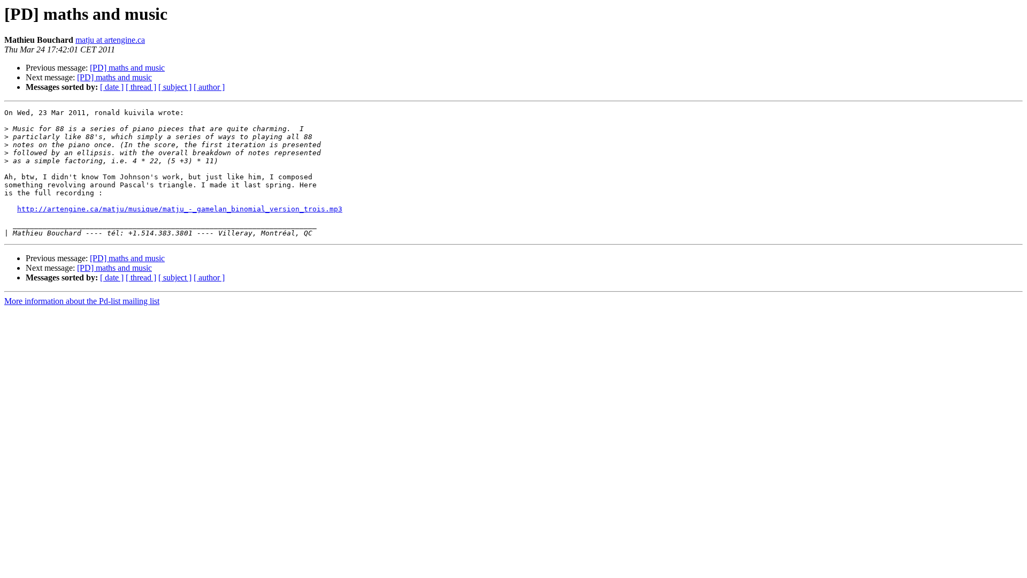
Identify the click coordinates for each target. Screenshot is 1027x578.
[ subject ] (174, 87)
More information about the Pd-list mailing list (81, 301)
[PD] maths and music (127, 67)
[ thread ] (141, 87)
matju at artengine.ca (110, 39)
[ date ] (112, 87)
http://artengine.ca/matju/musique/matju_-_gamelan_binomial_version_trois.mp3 (179, 209)
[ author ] (209, 87)
